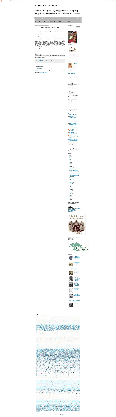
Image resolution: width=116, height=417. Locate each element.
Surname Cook (65, 377)
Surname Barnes (76, 372)
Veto (57, 407)
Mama (39, 353)
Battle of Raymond (55, 322)
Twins (41, 406)
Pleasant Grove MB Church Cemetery (64, 360)
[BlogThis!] (48, 60)
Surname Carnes (55, 376)
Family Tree (45, 17)
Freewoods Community (45, 338)
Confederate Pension (69, 329)
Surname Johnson (44, 388)
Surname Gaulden (71, 382)
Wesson (74, 408)
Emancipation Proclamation (66, 333)
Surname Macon (51, 390)
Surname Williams (45, 403)
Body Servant (42, 324)
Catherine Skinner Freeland (40, 326)
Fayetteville (37, 335)
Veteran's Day (54, 407)
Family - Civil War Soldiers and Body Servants (65, 19)
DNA (43, 332)
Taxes (68, 404)
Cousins (62, 330)
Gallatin (43, 61)
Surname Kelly (71, 388)
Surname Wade (68, 401)
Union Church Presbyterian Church (69, 406)
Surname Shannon (58, 398)
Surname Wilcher (39, 403)
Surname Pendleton (73, 394)
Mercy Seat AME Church (45, 354)
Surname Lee (38, 389)
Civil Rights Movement (42, 328)
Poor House (46, 361)
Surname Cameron (49, 376)
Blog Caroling (77, 323)
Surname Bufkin (49, 375)
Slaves (46, 367)
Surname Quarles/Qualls (47, 395)
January (71, 193)
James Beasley (43, 348)
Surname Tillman (71, 400)
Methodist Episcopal (76, 354)
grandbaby (78, 340)
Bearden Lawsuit (61, 322)
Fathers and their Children (72, 334)
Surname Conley (60, 377)
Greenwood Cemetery (50, 342)
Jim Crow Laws (50, 349)
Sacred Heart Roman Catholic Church (65, 364)
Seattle (72, 365)
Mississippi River (60, 355)
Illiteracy (77, 346)
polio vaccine (42, 361)
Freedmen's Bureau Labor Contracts (65, 337)
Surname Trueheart (44, 401)
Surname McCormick (70, 391)
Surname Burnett (60, 375)
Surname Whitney (77, 402)
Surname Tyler (50, 401)
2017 (69, 162)
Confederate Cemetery (63, 329)
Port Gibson (73, 361)
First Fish (55, 335)
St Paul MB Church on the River (60, 370)
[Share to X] (49, 60)
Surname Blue (38, 374)
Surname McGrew (59, 392)
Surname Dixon (44, 380)
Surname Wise (74, 403)
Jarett (66, 348)
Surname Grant (66, 383)
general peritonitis (56, 339)
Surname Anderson (67, 371)
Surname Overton (55, 394)
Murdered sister (57, 357)
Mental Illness (39, 354)
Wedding (59, 408)
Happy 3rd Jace (71, 179)
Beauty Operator (73, 322)
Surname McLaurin (65, 392)
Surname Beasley (55, 373)
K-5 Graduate (77, 349)
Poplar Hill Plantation (62, 361)
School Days (56, 365)
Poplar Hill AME (56, 361)
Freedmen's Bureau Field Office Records (51, 337)
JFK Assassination (45, 349)
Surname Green (77, 383)
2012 (69, 196)
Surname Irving (51, 387)
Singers (65, 366)
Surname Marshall (77, 390)
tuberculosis (37, 406)
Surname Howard (65, 386)
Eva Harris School (48, 334)
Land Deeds (63, 350)
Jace (58, 347)
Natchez (73, 357)
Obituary (42, 359)
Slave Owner (43, 367)
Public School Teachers (65, 362)
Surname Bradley (60, 374)
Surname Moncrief (76, 393)
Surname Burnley (65, 375)
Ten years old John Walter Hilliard (74, 404)
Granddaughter (52, 341)
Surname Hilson (74, 385)
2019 (69, 159)
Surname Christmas (39, 377)
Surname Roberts (38, 396)
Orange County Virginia (74, 359)
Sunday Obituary (46, 371)
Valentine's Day (48, 407)
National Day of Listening (40, 358)
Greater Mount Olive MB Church (71, 341)
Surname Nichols (49, 394)
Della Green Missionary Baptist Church (64, 331)
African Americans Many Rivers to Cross (73, 319)
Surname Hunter (46, 387)
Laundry (67, 350)
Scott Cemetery (61, 365)
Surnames (40, 17)
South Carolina (67, 368)
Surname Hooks (54, 386)
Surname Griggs (39, 384)
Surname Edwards (38, 381)
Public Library (60, 362)
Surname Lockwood (68, 389)
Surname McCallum (57, 391)
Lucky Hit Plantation (70, 352)
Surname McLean (71, 392)
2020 (69, 158)
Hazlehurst (59, 344)
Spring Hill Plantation (42, 369)
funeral (64, 338)
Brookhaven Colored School (75, 324)
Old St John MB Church (67, 359)
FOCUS (69, 335)
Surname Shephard (70, 398)
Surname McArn (51, 391)
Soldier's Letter (55, 368)
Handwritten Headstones (72, 342)
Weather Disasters (55, 408)
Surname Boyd (54, 374)
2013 (69, 195)
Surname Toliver (77, 400)
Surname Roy (64, 396)
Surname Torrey (38, 401)
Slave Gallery (73, 366)
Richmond (38, 364)
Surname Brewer (73, 374)
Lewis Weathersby (46, 351)
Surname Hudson (78, 386)
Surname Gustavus (56, 384)
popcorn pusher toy (51, 361)
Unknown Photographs (73, 17)
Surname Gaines (55, 382)
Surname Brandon (66, 374)
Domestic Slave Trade (53, 332)
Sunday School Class (54, 371)
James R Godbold (58, 348)
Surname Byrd (76, 375)
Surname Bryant (42, 375)
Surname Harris (63, 384)
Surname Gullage (51, 384)
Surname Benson (65, 373)
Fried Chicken (60, 338)
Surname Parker (63, 394)
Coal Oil (78, 328)
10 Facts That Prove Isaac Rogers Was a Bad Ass (74, 144)
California (49, 325)
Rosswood (58, 364)
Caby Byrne (45, 325)
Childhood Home (69, 326)
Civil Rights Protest (48, 328)
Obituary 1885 (46, 359)
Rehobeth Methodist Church (66, 363)
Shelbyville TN (42, 366)
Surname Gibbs (77, 382)
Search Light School (67, 365)
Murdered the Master (64, 357)
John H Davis (47, 61)
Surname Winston (68, 403)
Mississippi (47, 355)
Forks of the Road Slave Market (43, 336)
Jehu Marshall (40, 349)
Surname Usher (56, 401)
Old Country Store (52, 359)
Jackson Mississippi (67, 347)
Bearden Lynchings (67, 322)
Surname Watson (43, 402)
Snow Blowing (38, 368)
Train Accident (69, 405)
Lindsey (76, 351)
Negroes (45, 358)
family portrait (58, 334)
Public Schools (71, 362)
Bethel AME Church (47, 323)
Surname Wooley (41, 404)
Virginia (75, 407)
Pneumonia (38, 361)
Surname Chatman (71, 376)
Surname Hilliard (68, 385)
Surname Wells (54, 402)
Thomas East (53, 405)
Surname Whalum (60, 402)
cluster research (74, 328)
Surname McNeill (77, 392)
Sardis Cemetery (75, 364)
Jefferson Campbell (70, 348)
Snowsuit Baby (46, 368)
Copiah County (40, 61)
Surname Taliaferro (40, 400)
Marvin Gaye (54, 353)
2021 (69, 156)
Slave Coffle (69, 366)
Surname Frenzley (42, 382)
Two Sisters (44, 406)
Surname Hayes (43, 385)
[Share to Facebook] (50, 60)
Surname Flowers (73, 381)
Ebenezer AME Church (76, 332)
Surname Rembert (70, 395)
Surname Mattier (45, 391)
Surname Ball (65, 372)
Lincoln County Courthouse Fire (70, 351)
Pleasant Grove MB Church (55, 360)
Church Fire (68, 327)
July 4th (73, 349)
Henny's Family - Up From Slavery (62, 17)
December (71, 167)
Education (37, 333)
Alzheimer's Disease (73, 320)
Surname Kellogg (66, 388)
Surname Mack (46, 390)
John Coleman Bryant (57, 349)
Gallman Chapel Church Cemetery (47, 339)
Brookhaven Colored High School (66, 324)
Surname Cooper (70, 377)
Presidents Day (78, 361)
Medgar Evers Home (72, 353)
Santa (71, 364)
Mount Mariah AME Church (61, 356)
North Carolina (68, 358)
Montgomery (42, 356)
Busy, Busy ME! (71, 130)
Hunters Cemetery (58, 346)
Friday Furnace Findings (53, 338)
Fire (44, 335)
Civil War (53, 328)
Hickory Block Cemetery (59, 345)
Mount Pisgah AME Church (47, 357)
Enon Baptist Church (74, 333)
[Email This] (46, 60)
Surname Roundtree (58, 396)
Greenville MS (44, 342)
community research (56, 329)
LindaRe (75, 63)
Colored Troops (46, 329)
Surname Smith (57, 399)
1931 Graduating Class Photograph (56, 317)
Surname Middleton (52, 393)
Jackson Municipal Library (75, 347)
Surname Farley (62, 381)
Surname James (77, 387)
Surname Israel (60, 387)
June (70, 186)
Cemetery (46, 326)
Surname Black (71, 373)
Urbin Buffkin (43, 407)
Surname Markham (65, 390)
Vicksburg (60, 407)
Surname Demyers (70, 379)
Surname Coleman (52, 377)
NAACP (69, 357)
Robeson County (43, 364)
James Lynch (52, 348)
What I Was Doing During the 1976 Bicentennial (73, 127)
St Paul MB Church (51, 370)
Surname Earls (71, 380)
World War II (41, 410)
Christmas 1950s (46, 327)
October (71, 180)
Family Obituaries (61, 21)
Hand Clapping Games (65, 342)
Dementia (70, 331)
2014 (69, 166)
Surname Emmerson (44, 381)
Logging (41, 352)
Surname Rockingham (46, 396)
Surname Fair (57, 381)
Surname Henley (56, 385)
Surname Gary (65, 382)
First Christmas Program (49, 335)
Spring (37, 369)
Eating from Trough (69, 332)
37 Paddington (71, 116)
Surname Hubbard (72, 386)
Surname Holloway (42, 386)
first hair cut (58, 335)
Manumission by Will (44, 353)
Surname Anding (73, 371)
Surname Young (47, 404)
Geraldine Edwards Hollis (76, 339)
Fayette (78, 334)
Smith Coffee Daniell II (71, 367)
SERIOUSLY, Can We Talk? (73, 123)
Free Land (70, 336)
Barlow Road (38, 322)
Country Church (57, 330)
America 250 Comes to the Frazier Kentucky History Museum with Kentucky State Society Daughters (74, 120)
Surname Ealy (66, 380)
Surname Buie (54, 375)
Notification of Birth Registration (76, 358)
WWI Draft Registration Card (47, 410)
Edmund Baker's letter (50, 30)
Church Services (73, 327)
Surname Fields (68, 381)
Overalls (41, 360)
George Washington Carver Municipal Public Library (65, 339)
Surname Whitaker (66, 402)
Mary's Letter (59, 353)
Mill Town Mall (43, 355)
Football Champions (73, 335)
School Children (51, 365)
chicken (65, 326)
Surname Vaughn (63, 401)
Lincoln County (53, 351)
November (71, 169)
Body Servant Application (48, 324)
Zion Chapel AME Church (64, 410)
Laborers (56, 350)
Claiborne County (68, 328)
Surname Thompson (64, 400)
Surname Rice (77, 395)
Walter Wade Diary (49, 408)
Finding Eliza (71, 126)
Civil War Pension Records (60, 328)
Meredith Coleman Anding (61, 354)
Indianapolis (47, 347)
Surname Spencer (64, 399)
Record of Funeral (57, 363)
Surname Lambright (77, 388)
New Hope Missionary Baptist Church (52, 358)
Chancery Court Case (51, 326)
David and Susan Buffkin (45, 331)
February (71, 192)
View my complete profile (71, 73)
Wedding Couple (70, 408)
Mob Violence (65, 355)
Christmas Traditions (63, 327)
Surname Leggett (43, 389)
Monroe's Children (68, 21)
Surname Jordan (56, 388)
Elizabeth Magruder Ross (57, 333)
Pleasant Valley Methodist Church (75, 360)
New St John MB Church (62, 358)
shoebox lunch (51, 366)
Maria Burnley (50, 353)
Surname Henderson (49, 385)
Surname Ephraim (51, 381)
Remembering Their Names (52, 21)
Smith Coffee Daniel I (64, 367)
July (70, 185)
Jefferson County (76, 348)
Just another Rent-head (72, 117)
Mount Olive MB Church (70, 356)
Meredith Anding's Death (53, 354)
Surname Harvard (38, 385)
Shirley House (46, 366)
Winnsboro (75, 409)
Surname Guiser (44, 384)
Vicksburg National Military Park (68, 407)
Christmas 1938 (41, 327)
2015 (69, 165)
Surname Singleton (45, 399)
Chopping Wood (74, 326)
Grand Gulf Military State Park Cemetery (70, 340)
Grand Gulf (51, 340)
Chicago (61, 326)
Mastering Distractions (72, 124)
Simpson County (61, 366)
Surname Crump (51, 379)
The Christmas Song (45, 405)
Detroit (74, 331)
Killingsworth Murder (43, 350)
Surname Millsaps (63, 393)
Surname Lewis (59, 389)
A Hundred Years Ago (72, 113)
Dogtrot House (47, 332)
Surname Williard (52, 403)
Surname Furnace (48, 382)
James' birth (62, 348)
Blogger (62, 414)
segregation (37, 366)
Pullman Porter (76, 362)
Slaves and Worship (51, 367)
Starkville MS (74, 370)
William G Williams (55, 409)
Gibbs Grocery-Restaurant (40, 340)
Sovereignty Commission (75, 368)
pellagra (48, 360)
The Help (50, 405)
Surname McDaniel (46, 392)
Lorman (44, 352)
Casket (79, 325)
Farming (62, 334)
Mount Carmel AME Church (53, 356)
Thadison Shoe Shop (38, 405)
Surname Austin (42, 372)
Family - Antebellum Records (39, 19)
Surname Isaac (55, 387)
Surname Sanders (76, 396)
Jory (68, 349)
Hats (45, 344)
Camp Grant (59, 325)
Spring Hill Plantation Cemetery (51, 369)
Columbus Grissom (51, 329)
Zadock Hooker (57, 410)
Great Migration (63, 341)
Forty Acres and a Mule (52, 336)
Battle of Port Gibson (48, 322)
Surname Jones (51, 388)
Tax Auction (60, 404)
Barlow (78, 321)
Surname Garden (60, 382)
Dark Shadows (39, 331)
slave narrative (38, 367)
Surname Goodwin (49, 383)
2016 (69, 163)
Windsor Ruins (71, 409)
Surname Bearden (49, 373)
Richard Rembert (77, 363)
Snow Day (42, 368)
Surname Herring (62, 385)
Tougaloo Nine (64, 405)
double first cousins (59, 332)
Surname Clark (45, 377)
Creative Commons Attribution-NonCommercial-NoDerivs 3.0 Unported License (74, 210)
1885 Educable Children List (46, 317)
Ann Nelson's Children (52, 17)
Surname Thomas (55, 400)
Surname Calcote (43, 376)
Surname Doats (50, 380)
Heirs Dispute (41, 345)
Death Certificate (51, 331)
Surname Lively (63, 389)
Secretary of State (76, 365)
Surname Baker (51, 61)
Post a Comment (39, 68)
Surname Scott (45, 398)
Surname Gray (72, 383)
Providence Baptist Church (53, 362)
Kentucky (37, 350)
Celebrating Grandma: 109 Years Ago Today (74, 137)
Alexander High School (66, 320)
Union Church (59, 406)
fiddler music (41, 335)
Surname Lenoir (48, 389)
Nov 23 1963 (38, 359)
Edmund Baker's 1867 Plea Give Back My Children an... (74, 174)
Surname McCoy (77, 391)
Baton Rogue (42, 322)
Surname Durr (60, 380)
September (71, 182)
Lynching (75, 352)
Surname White (72, 402)
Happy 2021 (77, 342)
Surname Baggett (47, 372)
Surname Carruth (60, 376)
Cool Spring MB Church (39, 330)
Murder (53, 357)
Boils (53, 324)
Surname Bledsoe (76, 373)
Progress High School (46, 362)
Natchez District (78, 357)
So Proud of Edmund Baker (73, 170)
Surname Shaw (64, 398)
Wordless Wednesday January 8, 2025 (73, 141)
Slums (60, 367)
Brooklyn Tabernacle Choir (39, 325)
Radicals (47, 363)
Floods (66, 335)
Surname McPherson (39, 393)
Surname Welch (49, 402)
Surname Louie (74, 389)
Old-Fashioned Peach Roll (72, 114)
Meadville (63, 353)
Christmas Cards (56, 327)
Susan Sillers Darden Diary (54, 404)
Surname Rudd (69, 396)
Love (46, 352)
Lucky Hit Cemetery (63, 352)
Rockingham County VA (50, 364)
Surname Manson (57, 390)
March (71, 190)
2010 (69, 199)
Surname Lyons (41, 390)
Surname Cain (38, 376)
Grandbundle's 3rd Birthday (46, 341)
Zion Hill (37, 411)
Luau (59, 352)
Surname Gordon (55, 383)
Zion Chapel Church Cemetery (74, 410)
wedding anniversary (64, 408)
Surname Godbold (44, 383)
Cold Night (41, 329)
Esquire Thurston (43, 334)
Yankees (53, 410)
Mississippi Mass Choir (54, 355)
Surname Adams (60, 371)
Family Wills (75, 19)
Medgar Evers (67, 353)
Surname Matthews (40, 391)
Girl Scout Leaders (46, 340)
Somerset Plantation (61, 368)
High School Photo (74, 345)
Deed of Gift (56, 331)
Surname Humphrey (40, 387)
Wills (60, 409)
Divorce (41, 332)
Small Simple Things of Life (73, 139)
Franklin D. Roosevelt (65, 336)
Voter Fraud (44, 408)
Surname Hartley (76, 384)
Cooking (78, 329)
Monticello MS (47, 356)
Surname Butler (71, 375)
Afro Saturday (54, 320)
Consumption (74, 329)
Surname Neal (38, 394)
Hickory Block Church (67, 345)
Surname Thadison (48, 400)
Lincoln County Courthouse (61, 351)
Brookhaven (57, 324)
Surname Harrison (69, 384)
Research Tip (72, 363)
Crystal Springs (77, 330)
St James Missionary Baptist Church (62, 369)
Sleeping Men (57, 367)
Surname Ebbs (77, 380)
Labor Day (52, 350)
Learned (75, 350)
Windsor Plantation (65, 409)
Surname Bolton (44, 374)
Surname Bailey (54, 372)
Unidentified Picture (49, 406)
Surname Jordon (61, 388)
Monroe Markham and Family (72, 355)
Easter (65, 332)
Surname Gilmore (38, 383)
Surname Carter (66, 376)
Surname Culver (57, 379)
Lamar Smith (59, 350)
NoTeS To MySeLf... (72, 119)
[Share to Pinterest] (51, 60)
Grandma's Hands (57, 341)
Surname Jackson (66, 387)
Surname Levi (54, 389)
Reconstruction (51, 363)
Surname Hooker (48, 386)
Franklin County (58, 336)
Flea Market (62, 335)
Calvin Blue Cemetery (53, 325)
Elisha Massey (51, 333)
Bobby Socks (37, 324)
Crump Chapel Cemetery (71, 330)
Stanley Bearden (69, 370)
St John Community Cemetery (72, 369)
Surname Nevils (44, 394)
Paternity (44, 360)
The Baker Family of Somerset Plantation (74, 176)
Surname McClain (64, 391)
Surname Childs (77, 376)
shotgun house (55, 366)
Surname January (38, 388)
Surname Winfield (62, 403)
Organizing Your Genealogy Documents (73, 134)
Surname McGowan (53, 392)
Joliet (66, 349)
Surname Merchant (46, 393)
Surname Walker (73, 401)
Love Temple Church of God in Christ (53, 352)
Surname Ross (52, 396)
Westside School (78, 408)
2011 (69, 198)
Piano (50, 360)
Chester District (58, 326)
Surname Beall (44, 373)
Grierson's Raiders (58, 342)
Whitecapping (39, 409)
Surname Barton (38, 373)
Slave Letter (77, 366)
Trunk (78, 405)
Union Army (54, 406)
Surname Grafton (61, 383)
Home (36, 17)
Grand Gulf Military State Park (58, 340)
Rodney (55, 364)
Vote (41, 408)
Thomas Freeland (59, 405)
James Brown (48, 348)
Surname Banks (70, 372)
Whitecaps (43, 409)
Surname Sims (77, 398)
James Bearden (38, 348)
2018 (69, 160)
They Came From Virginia (73, 135)
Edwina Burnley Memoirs (44, 333)
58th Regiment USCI (57, 317)
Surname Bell (60, 373)
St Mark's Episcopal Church (44, 370)
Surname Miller (58, 393)
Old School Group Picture (59, 359)
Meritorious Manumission (69, 354)
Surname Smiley (51, 399)
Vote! (70, 177)
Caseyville (74, 325)
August (71, 183)
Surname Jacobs (72, 387)
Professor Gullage (39, 362)
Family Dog (53, 334)
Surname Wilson (57, 403)
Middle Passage (38, 355)
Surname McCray (38, 392)
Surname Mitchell (69, 393)
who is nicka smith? (72, 142)
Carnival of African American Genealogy (66, 325)
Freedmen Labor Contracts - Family (40, 21)
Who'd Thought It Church (49, 409)
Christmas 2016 (51, 327)
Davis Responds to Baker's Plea (74, 171)
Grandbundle (39, 341)
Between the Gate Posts (45, 5)
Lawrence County (71, 350)
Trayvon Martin (74, 405)
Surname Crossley (44, 379)
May (70, 187)
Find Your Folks (71, 132)
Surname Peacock (68, 394)
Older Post (63, 70)
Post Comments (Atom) (43, 72)
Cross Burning (65, 330)
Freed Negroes (74, 336)
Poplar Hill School (68, 361)
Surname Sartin (38, 398)
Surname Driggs (55, 380)
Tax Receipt (64, 404)
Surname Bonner (49, 374)
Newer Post (37, 70)
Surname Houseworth (59, 386)
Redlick (61, 363)
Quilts (44, 363)
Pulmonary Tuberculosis (39, 363)
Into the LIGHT (71, 129)
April (70, 189)
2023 (69, 155)
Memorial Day (78, 353)
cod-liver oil (37, 329)
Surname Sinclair (38, 399)
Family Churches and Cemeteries (51, 19)
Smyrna (78, 367)
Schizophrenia (46, 365)
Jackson (62, 347)
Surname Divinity (38, 380)
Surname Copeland (76, 377)
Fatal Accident (66, 334)
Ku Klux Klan (48, 350)
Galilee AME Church (69, 338)
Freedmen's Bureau (41, 337)
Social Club (50, 368)
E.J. (62, 332)
